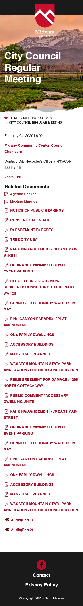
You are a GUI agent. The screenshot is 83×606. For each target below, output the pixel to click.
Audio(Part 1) (22, 520)
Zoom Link (12, 177)
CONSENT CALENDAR (29, 220)
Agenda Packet (23, 194)
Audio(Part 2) (22, 530)
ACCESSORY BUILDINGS (32, 345)
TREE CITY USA (24, 240)
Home (14, 118)
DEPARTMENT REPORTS (32, 230)
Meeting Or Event (38, 118)
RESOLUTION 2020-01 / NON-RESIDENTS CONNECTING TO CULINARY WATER (39, 287)
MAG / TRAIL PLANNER (30, 354)
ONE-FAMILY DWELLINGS (32, 335)
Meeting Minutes (23, 202)
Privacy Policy (41, 585)
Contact (41, 575)
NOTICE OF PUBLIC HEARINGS (37, 211)
